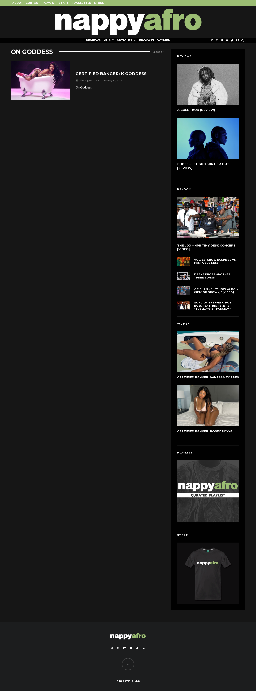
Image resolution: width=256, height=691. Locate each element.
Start (64, 2)
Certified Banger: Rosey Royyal (205, 431)
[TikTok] (232, 40)
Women (163, 40)
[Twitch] (237, 40)
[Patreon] (221, 40)
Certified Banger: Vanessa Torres (208, 377)
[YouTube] (227, 40)
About (17, 2)
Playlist (49, 2)
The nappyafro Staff (90, 80)
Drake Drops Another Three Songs (212, 276)
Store (99, 2)
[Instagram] (216, 40)
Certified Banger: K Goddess (111, 73)
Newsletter (81, 2)
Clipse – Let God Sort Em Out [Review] (203, 166)
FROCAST (146, 40)
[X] (211, 40)
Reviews (93, 40)
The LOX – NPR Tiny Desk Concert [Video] (206, 247)
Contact (33, 2)
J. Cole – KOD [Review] (196, 110)
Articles (124, 40)
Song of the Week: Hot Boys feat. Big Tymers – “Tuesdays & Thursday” (213, 305)
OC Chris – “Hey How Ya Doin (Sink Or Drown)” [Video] (216, 291)
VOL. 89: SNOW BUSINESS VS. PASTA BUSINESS (215, 261)
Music (108, 40)
